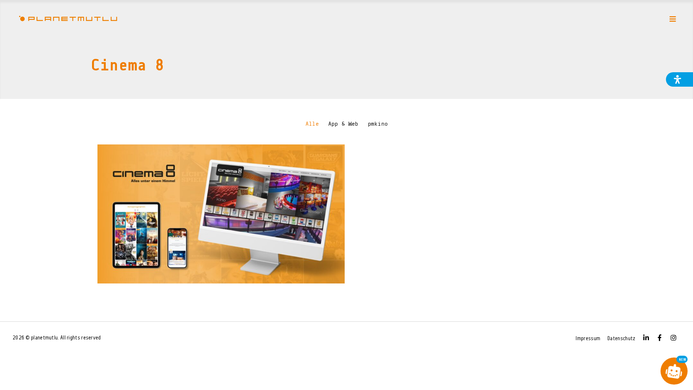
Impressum (588, 339)
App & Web (343, 124)
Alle (312, 124)
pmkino (378, 124)
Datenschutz (621, 339)
